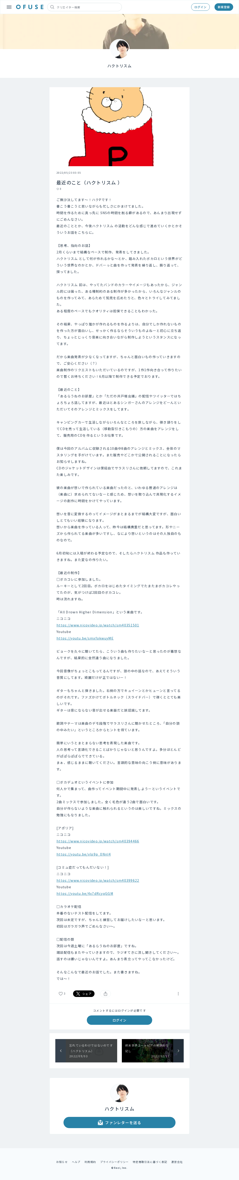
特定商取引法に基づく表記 (150, 1162)
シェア (87, 994)
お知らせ (62, 1162)
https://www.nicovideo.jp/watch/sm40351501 (97, 625)
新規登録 (224, 7)
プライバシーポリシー (114, 1162)
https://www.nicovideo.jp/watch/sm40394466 (97, 841)
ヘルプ (76, 1162)
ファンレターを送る (123, 1122)
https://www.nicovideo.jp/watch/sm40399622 (97, 880)
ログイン (200, 7)
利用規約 (90, 1162)
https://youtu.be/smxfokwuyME (85, 638)
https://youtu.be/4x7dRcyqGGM (84, 893)
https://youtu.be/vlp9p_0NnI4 (83, 854)
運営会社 (177, 1162)
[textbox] (119, 589)
